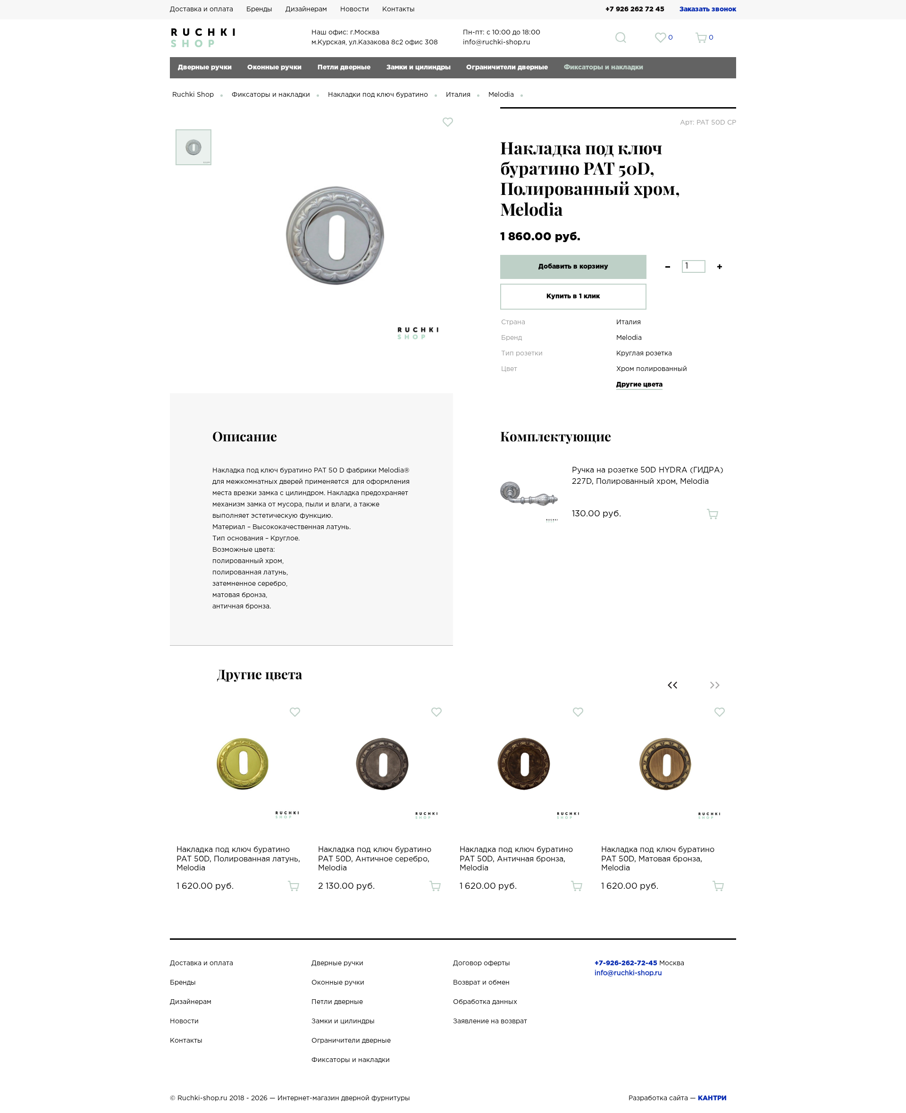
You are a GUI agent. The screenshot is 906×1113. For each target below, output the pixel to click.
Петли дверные (344, 67)
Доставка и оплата (201, 9)
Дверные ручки (205, 67)
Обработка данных (485, 1002)
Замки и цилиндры (418, 67)
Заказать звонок (708, 9)
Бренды (259, 9)
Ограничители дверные (507, 67)
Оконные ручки (274, 67)
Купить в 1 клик (573, 296)
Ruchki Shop (193, 95)
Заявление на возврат (490, 1021)
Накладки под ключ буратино (378, 95)
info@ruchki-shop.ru (628, 973)
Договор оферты (481, 963)
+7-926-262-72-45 (626, 963)
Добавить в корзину (573, 267)
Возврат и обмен (481, 983)
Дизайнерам (306, 9)
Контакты (398, 9)
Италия (458, 95)
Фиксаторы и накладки (603, 67)
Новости (354, 9)
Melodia (501, 95)
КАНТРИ (712, 1098)
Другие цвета (639, 385)
